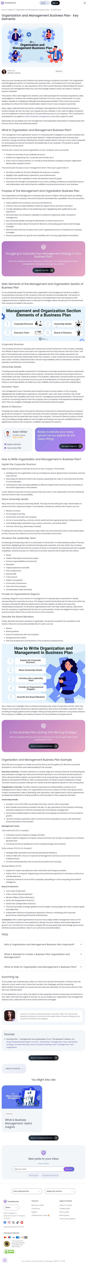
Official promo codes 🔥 (41, 1215)
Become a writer (38, 1205)
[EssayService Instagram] (9, 1222)
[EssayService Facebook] (5, 1222)
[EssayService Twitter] (13, 1222)
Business (59, 71)
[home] (8, 3)
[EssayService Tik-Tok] (17, 1222)
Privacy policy (64, 1212)
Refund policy (64, 1215)
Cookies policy (64, 1209)
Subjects (11, 10)
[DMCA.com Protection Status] (9, 1251)
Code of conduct (65, 1205)
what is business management (37, 116)
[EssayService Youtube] (22, 1222)
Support (34, 1212)
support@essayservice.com (14, 1227)
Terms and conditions (67, 1219)
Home (4, 10)
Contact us (36, 1209)
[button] (84, 3)
